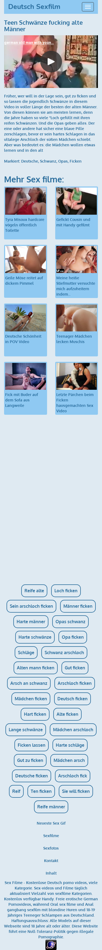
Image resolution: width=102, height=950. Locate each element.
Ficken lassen (31, 745)
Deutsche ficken (31, 775)
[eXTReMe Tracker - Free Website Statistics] (51, 944)
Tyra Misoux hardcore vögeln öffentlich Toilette (24, 225)
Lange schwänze (26, 729)
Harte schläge (70, 745)
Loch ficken (66, 590)
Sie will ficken (76, 791)
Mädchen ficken (31, 698)
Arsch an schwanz (28, 683)
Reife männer (51, 806)
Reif (16, 791)
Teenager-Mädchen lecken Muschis (74, 339)
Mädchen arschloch (73, 729)
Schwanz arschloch (64, 652)
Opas (63, 161)
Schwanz (48, 161)
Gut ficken (75, 667)
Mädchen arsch (69, 760)
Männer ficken (77, 606)
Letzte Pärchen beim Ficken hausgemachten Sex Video (75, 402)
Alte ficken (67, 714)
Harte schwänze (34, 637)
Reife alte (34, 590)
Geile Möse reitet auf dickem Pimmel (24, 281)
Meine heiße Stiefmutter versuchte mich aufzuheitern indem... (75, 286)
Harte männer (31, 621)
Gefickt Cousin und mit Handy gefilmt (73, 222)
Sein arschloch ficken (31, 606)
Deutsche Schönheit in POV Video (23, 339)
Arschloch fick (72, 775)
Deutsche (29, 161)
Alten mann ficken (35, 667)
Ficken (76, 161)
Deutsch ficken (72, 698)
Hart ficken (35, 714)
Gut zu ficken (30, 760)
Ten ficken (41, 791)
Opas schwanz (70, 621)
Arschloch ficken (75, 683)
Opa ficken (73, 637)
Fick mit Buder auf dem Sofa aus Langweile (21, 400)
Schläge (26, 652)
